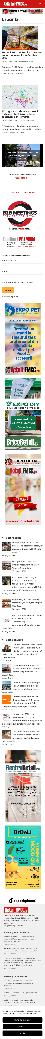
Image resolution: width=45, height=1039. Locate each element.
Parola (5, 271)
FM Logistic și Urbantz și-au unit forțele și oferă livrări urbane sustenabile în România (20, 114)
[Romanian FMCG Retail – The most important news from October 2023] (22, 38)
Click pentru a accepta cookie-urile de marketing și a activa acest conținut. (22, 155)
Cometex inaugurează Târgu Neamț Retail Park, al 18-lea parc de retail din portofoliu (26, 685)
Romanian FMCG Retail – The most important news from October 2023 (22, 55)
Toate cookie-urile (22, 1020)
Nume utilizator (9, 260)
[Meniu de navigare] (40, 4)
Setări (22, 1033)
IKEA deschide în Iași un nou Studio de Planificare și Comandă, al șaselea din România (19, 983)
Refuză (22, 1026)
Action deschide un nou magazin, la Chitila (20, 993)
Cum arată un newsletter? (22, 192)
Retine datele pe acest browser (18, 282)
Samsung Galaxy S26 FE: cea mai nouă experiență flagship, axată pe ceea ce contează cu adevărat (19, 939)
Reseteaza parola (10, 296)
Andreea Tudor (11, 61)
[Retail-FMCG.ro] (15, 4)
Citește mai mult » (16, 73)
